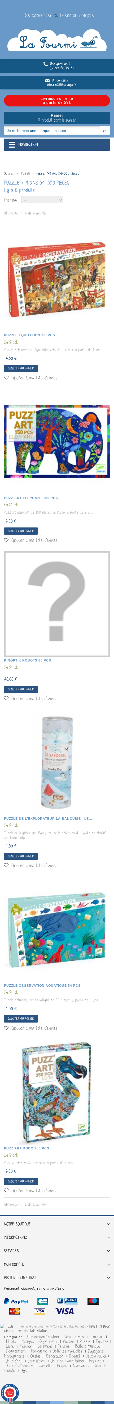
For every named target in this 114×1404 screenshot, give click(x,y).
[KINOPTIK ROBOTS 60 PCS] (57, 604)
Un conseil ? (60, 80)
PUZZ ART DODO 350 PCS (26, 1148)
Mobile (11, 1341)
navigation (28, 144)
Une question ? (60, 64)
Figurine (95, 1361)
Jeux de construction (43, 1336)
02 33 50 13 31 (57, 68)
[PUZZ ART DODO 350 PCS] (57, 1092)
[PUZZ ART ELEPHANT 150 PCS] (57, 442)
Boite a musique (87, 1346)
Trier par (10, 200)
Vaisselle (45, 1365)
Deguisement (16, 1351)
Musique (28, 1341)
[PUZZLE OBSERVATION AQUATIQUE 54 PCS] (57, 929)
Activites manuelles (68, 1351)
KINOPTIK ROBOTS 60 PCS (27, 660)
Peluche (64, 1346)
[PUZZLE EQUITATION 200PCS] (57, 279)
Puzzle (86, 1341)
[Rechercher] (105, 130)
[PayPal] (16, 1302)
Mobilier (26, 1346)
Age (24, 1370)
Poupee (69, 1341)
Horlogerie (40, 1351)
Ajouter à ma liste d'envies (34, 377)
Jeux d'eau (15, 1361)
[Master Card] (68, 1302)
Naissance (81, 1365)
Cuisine (36, 1356)
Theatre (102, 1341)
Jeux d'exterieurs (20, 1365)
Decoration (55, 1356)
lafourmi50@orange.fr (57, 85)
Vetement (45, 1346)
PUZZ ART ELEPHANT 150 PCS (31, 498)
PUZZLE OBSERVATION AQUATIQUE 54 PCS (42, 985)
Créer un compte (77, 15)
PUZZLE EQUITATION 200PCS (29, 335)
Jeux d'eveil (37, 1361)
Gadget (75, 1356)
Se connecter (39, 15)
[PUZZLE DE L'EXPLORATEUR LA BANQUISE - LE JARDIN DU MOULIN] (57, 762)
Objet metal (49, 1341)
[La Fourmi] (57, 40)
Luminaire (97, 1336)
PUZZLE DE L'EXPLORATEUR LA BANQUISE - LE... (48, 819)
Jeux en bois (74, 1336)
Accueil (8, 173)
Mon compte (14, 1264)
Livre (10, 1346)
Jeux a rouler (96, 1356)
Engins (63, 1365)
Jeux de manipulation (68, 1361)
